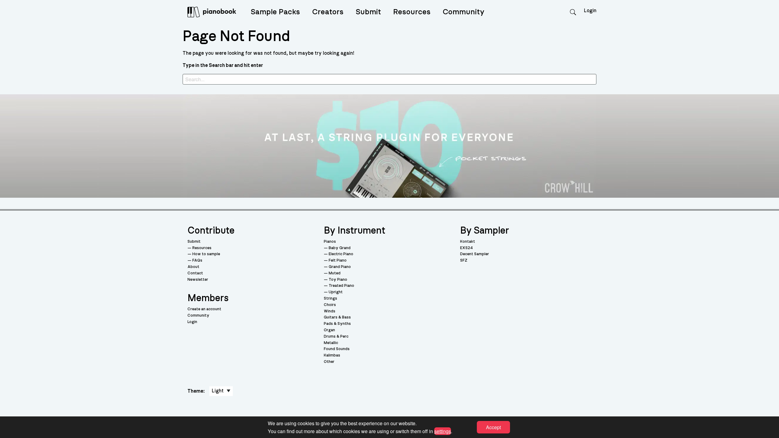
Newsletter (197, 280)
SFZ (463, 260)
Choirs (330, 305)
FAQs (197, 260)
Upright (336, 292)
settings (442, 430)
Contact (195, 273)
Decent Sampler (474, 254)
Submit (368, 12)
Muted (335, 273)
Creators (328, 12)
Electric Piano (341, 254)
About (193, 267)
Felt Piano (338, 260)
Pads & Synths (337, 324)
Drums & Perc (336, 337)
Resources (412, 12)
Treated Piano (341, 286)
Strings (330, 299)
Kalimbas (332, 355)
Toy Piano (338, 280)
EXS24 (466, 248)
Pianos (330, 242)
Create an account (204, 309)
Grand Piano (340, 267)
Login (192, 322)
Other (329, 362)
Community (463, 12)
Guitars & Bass (337, 317)
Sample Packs (275, 12)
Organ (329, 330)
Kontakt (467, 242)
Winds (329, 311)
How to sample (206, 254)
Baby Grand (340, 248)
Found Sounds (337, 349)
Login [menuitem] (590, 10)
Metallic (331, 343)
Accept (493, 427)
